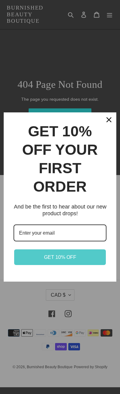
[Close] (109, 119)
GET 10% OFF (60, 257)
